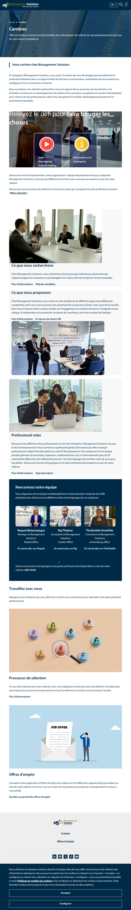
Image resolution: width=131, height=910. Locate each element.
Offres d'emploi (65, 841)
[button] (59, 562)
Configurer (65, 903)
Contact (65, 833)
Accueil (12, 22)
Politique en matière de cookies (34, 881)
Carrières (22, 22)
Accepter (65, 893)
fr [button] (112, 5)
